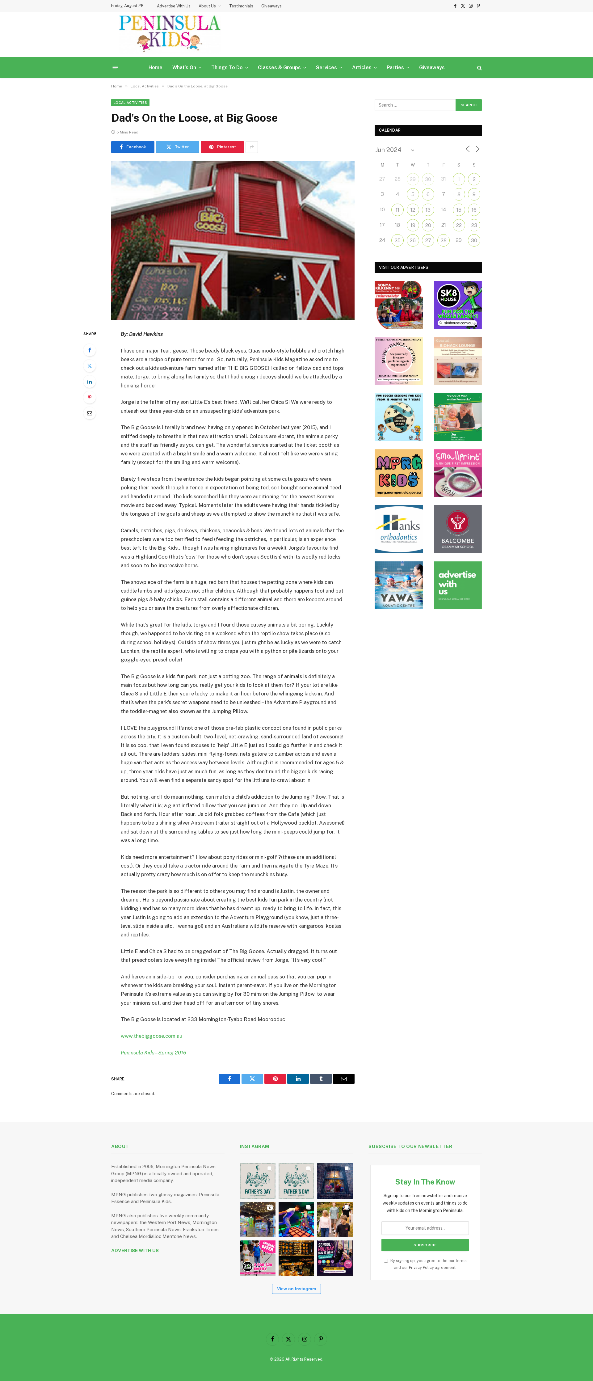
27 (428, 240)
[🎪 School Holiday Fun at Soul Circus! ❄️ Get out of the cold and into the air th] (335, 1258)
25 (398, 240)
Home (155, 67)
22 (459, 225)
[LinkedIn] (89, 381)
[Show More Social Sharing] (252, 147)
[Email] (89, 413)
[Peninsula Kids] (170, 34)
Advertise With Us (174, 6)
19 (412, 225)
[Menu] (115, 67)
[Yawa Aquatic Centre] (399, 585)
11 (397, 210)
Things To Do (227, 67)
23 (474, 225)
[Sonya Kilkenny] (399, 305)
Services (326, 67)
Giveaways (271, 6)
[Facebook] (89, 350)
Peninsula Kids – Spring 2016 (153, 1052)
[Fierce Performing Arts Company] (399, 361)
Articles (362, 67)
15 (458, 210)
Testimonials (241, 6)
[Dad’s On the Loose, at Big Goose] (233, 240)
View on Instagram (296, 1288)
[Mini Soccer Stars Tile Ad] (399, 417)
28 (444, 240)
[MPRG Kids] (399, 473)
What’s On (184, 67)
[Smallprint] (458, 473)
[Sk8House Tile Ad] (458, 305)
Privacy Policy (421, 1267)
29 (413, 179)
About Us (207, 6)
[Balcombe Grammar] (458, 529)
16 (474, 210)
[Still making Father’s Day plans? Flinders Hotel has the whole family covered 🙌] (257, 1181)
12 (412, 210)
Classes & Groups (279, 67)
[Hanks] (399, 529)
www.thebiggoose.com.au (151, 1036)
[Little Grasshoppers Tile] (458, 417)
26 (413, 240)
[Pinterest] (89, 397)
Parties (395, 67)
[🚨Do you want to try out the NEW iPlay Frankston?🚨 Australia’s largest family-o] (296, 1219)
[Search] (479, 67)
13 (428, 210)
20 (428, 225)
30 (428, 179)
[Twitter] (89, 366)
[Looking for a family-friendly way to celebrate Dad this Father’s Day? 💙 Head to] (296, 1181)
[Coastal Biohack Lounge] (458, 361)
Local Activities (130, 102)
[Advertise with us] (458, 585)
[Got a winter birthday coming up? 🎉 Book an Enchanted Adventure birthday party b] (335, 1219)
